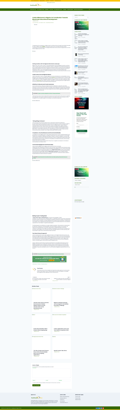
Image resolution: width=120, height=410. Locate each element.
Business (47, 9)
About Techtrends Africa (35, 0)
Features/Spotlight (58, 9)
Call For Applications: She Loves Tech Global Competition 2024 (61, 329)
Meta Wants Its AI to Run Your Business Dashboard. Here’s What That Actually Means (83, 66)
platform (53, 77)
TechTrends (36, 22)
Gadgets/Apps (70, 9)
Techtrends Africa (34, 400)
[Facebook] (96, 408)
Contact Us (47, 0)
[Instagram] (100, 408)
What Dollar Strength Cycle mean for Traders (82, 72)
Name (34, 380)
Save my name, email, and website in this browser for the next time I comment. (46, 382)
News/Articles (33, 9)
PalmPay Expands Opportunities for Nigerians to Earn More (83, 78)
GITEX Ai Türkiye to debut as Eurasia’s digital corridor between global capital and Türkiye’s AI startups (83, 60)
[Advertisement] (82, 146)
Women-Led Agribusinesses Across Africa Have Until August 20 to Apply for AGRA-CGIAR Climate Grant (83, 90)
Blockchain (52, 22)
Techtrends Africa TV (57, 0)
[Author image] (33, 22)
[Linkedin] (101, 408)
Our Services (52, 0)
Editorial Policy (78, 399)
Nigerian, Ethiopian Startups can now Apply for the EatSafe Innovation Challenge (61, 304)
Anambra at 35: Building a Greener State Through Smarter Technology (83, 34)
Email (47, 380)
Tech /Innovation (40, 9)
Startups (51, 9)
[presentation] (41, 294)
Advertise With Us (42, 0)
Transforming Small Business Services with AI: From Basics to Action (83, 84)
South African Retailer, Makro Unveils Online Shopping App (40, 329)
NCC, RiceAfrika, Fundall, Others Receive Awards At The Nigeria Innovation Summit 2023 (41, 278)
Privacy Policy (77, 398)
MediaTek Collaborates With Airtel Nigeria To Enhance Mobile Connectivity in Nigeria (62, 278)
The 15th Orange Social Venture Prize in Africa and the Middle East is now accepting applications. (41, 352)
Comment (34, 367)
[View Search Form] (89, 9)
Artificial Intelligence (78, 9)
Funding (64, 9)
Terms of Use (77, 396)
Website (60, 380)
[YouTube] (103, 408)
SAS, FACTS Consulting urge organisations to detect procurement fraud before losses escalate (83, 48)
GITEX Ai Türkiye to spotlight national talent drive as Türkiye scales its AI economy (83, 41)
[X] (98, 408)
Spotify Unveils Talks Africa (60, 350)
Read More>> (45, 403)
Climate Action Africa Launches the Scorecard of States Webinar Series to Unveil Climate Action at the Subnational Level (41, 305)
